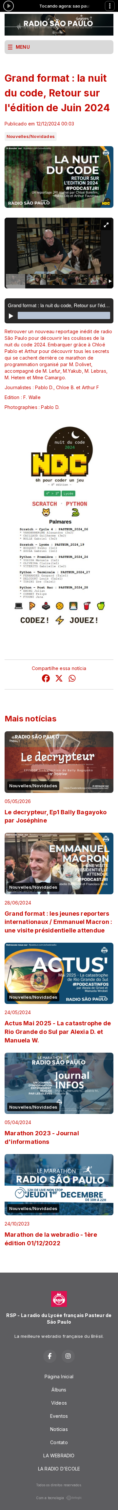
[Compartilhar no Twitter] (59, 679)
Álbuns (58, 1389)
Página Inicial (59, 1376)
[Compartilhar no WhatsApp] (72, 679)
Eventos (59, 1416)
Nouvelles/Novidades (31, 136)
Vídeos (59, 1403)
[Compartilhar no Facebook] (46, 679)
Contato (59, 1442)
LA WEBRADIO (58, 1455)
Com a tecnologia (50, 1498)
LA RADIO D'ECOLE (59, 1468)
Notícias (59, 1429)
